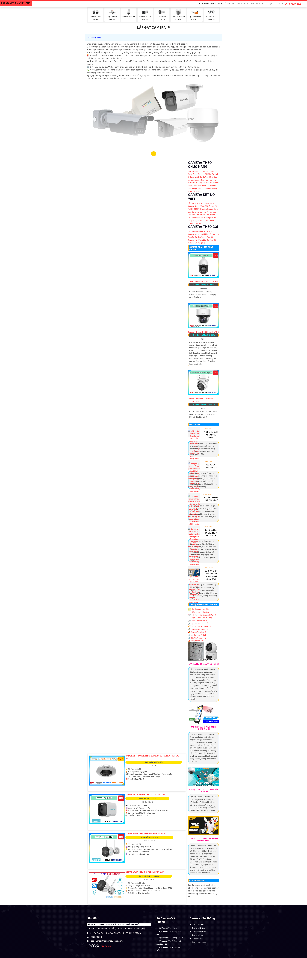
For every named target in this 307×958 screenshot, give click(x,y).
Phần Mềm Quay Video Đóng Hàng (211, 435)
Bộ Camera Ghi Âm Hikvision (199, 231)
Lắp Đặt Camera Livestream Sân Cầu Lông (203, 791)
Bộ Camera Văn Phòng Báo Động (168, 948)
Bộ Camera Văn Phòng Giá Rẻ (171, 938)
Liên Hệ (278, 4)
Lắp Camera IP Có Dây (198, 635)
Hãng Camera (255, 4)
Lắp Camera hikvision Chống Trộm (201, 203)
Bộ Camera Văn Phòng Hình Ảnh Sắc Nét (168, 942)
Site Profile (106, 946)
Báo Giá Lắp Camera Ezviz (210, 466)
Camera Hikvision (199, 931)
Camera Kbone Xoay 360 (198, 206)
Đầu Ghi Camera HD (197, 638)
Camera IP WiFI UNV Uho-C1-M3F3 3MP (145, 794)
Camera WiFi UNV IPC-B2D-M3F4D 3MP (144, 872)
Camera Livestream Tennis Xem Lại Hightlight (204, 839)
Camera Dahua (198, 924)
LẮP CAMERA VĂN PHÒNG (15, 3)
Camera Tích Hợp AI (197, 632)
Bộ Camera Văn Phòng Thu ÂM (168, 932)
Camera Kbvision (199, 928)
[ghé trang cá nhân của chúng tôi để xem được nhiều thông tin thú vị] (93, 946)
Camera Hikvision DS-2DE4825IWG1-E (203, 281)
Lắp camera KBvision (200, 612)
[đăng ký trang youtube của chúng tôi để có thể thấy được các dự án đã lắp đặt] (98, 946)
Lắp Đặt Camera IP (153, 27)
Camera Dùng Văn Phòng (209, 4)
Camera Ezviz (197, 939)
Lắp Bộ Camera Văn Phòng (235, 4)
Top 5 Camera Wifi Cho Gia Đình (205, 174)
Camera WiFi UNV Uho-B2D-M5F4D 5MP (145, 833)
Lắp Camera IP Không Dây (199, 626)
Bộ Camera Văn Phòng (168, 928)
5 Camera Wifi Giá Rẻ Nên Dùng (200, 177)
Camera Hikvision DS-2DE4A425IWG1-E (203, 332)
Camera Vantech (199, 942)
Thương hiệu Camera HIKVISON (204, 615)
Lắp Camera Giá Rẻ (199, 621)
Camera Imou (197, 935)
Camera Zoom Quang (198, 629)
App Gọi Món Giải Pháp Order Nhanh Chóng (203, 728)
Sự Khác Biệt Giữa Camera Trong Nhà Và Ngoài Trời (210, 575)
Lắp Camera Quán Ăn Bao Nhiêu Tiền (211, 533)
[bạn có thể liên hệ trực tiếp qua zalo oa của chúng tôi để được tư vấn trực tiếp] (89, 946)
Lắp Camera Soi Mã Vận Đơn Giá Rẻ (204, 664)
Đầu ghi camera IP (196, 641)
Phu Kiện (268, 4)
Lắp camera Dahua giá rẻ (202, 618)
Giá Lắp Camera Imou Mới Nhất (211, 499)
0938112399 (295, 4)
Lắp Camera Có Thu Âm (198, 623)
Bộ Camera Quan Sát (200, 609)
